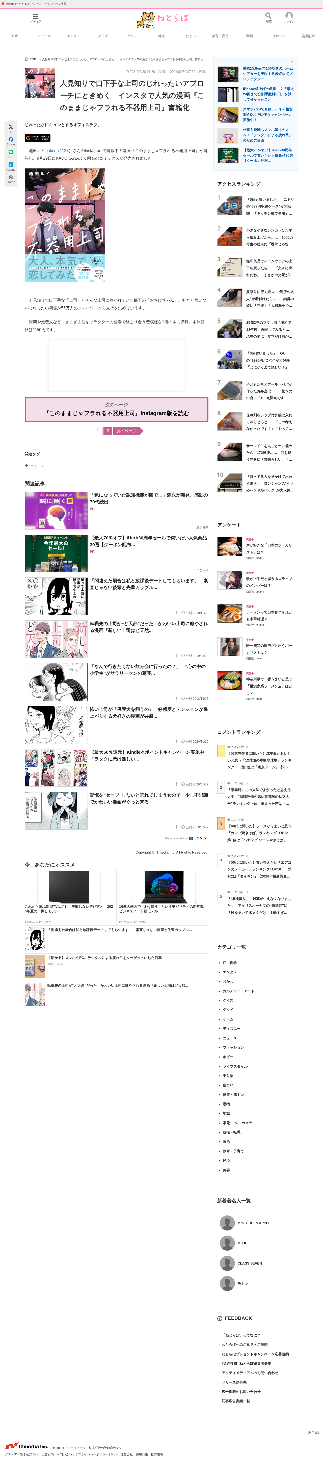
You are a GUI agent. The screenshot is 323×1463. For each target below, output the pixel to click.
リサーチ (278, 36)
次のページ (126, 431)
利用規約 (314, 1433)
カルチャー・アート (239, 991)
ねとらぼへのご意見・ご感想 (242, 1344)
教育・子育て (233, 1151)
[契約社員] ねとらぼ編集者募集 (244, 1363)
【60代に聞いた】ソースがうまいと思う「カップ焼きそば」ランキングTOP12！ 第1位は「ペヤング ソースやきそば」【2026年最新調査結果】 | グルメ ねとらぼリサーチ (261, 840)
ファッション (233, 1047)
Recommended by (177, 838)
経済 (226, 1160)
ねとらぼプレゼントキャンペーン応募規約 (253, 1354)
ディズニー (231, 1029)
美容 (226, 1170)
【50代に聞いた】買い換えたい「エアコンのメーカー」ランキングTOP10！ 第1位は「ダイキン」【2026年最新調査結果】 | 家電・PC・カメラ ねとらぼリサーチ (259, 876)
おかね (228, 981)
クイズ (103, 36)
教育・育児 (220, 36)
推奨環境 (157, 1454)
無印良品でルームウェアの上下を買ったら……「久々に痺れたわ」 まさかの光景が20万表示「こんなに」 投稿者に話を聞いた (269, 274)
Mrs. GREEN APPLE (254, 1223)
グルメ (132, 36)
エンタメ (73, 36)
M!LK (242, 1243)
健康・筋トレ (233, 1095)
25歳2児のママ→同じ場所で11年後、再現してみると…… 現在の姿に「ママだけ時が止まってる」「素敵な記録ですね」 (271, 336)
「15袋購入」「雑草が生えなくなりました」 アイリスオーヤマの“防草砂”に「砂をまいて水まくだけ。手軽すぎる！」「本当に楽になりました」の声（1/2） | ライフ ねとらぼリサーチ (259, 912)
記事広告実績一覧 (233, 1401)
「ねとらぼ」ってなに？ (239, 1335)
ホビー (228, 1057)
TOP (14, 36)
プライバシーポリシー (93, 1454)
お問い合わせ (66, 1454)
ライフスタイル (235, 1066)
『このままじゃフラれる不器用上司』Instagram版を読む (117, 413)
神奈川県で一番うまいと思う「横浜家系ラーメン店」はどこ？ (269, 686)
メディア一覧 (14, 1454)
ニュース (44, 36)
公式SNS (32, 1454)
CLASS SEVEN (249, 1263)
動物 (249, 36)
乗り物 (228, 1076)
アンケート (229, 525)
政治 (226, 1141)
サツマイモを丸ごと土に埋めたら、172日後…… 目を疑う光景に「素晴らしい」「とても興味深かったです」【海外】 (269, 459)
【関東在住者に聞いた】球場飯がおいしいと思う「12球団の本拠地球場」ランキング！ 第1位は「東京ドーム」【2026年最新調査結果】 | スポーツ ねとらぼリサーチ (259, 767)
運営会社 (127, 1454)
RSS (114, 1454)
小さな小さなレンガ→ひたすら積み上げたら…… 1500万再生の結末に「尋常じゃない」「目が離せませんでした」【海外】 (269, 244)
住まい (191, 36)
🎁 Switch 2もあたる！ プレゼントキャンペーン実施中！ (36, 3)
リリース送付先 (232, 1382)
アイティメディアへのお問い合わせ (247, 1373)
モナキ (242, 1283)
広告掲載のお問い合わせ (239, 1392)
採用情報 (142, 1454)
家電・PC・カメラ (237, 1123)
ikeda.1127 (59, 151)
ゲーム (228, 1019)
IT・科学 (230, 963)
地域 (161, 36)
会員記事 (308, 36)
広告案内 (48, 1454)
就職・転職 (231, 1132)
